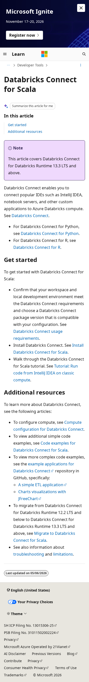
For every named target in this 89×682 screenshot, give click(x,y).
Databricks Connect (30, 215)
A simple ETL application (40, 484)
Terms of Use (66, 667)
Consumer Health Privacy (24, 667)
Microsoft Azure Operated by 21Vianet (35, 646)
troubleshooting (28, 554)
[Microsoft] (44, 54)
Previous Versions (46, 653)
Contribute (13, 660)
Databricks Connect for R (36, 247)
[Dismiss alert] (81, 8)
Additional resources (25, 131)
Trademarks (13, 675)
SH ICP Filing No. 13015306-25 (29, 625)
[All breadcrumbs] (8, 65)
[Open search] (84, 54)
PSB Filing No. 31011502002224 (30, 632)
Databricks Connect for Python (50, 233)
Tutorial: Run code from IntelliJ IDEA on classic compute (45, 373)
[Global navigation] (5, 54)
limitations (63, 554)
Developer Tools (30, 65)
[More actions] (80, 65)
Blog (70, 653)
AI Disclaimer (15, 653)
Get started (17, 124)
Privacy (10, 639)
